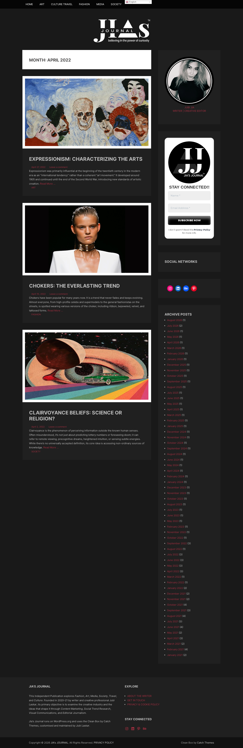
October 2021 (175, 604)
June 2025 (173, 398)
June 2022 (173, 560)
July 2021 (172, 621)
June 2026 (173, 331)
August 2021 (174, 616)
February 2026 (175, 353)
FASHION (84, 4)
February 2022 (175, 582)
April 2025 (173, 409)
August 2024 (174, 454)
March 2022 (174, 576)
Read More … (47, 183)
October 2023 (175, 498)
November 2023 (176, 493)
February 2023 (175, 526)
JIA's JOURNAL (59, 742)
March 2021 (174, 643)
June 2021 (173, 627)
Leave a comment (58, 167)
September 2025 (177, 381)
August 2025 (174, 387)
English (132, 2)
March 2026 (174, 348)
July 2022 (173, 554)
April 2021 (173, 638)
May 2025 (173, 403)
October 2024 (175, 442)
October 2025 (175, 375)
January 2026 (175, 359)
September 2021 (176, 610)
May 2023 (173, 521)
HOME (29, 4)
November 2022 (176, 532)
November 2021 (176, 599)
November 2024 (176, 437)
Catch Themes (205, 742)
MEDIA (100, 4)
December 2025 (176, 364)
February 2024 (175, 476)
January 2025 (175, 426)
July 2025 (173, 392)
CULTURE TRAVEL (61, 4)
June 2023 (173, 515)
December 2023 (176, 487)
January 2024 (175, 482)
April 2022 (173, 571)
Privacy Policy (202, 229)
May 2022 (173, 565)
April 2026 (173, 342)
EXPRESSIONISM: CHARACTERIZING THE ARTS (85, 159)
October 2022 (175, 537)
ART (42, 4)
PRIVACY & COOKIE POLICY (143, 704)
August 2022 (174, 549)
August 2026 (174, 320)
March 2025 (174, 415)
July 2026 (173, 325)
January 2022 (175, 588)
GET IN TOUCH (136, 700)
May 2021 (172, 632)
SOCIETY (116, 4)
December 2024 (176, 431)
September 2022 (177, 543)
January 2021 (175, 655)
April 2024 (173, 470)
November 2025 (176, 370)
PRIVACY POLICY (104, 742)
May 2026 (173, 336)
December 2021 (176, 593)
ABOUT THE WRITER (139, 696)
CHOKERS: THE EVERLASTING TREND (74, 286)
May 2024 (173, 465)
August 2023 (174, 504)
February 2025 (175, 420)
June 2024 (173, 459)
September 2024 (177, 448)
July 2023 (173, 509)
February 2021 (175, 649)
